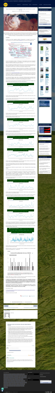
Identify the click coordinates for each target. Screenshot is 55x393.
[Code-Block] (17, 350)
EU (19, 377)
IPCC (13, 379)
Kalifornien (16, 379)
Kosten (17, 382)
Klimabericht (20, 40)
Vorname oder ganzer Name (42, 13)
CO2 (23, 374)
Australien (14, 374)
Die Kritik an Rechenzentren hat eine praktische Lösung (44, 144)
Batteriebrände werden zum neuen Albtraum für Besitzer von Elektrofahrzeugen (44, 163)
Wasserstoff (11, 385)
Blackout (18, 374)
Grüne (11, 379)
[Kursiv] (10, 350)
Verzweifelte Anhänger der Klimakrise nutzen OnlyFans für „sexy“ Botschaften (44, 154)
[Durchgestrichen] (12, 350)
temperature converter (42, 133)
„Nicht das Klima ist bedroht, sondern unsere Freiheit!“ (18, 1)
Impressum (41, 374)
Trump (5, 385)
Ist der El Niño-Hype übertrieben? (43, 146)
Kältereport (21, 382)
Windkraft (22, 385)
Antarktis (9, 374)
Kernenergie (21, 379)
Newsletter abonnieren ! (10, 352)
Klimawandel (11, 382)
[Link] (18, 350)
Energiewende (11, 377)
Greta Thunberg (6, 379)
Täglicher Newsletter (42, 19)
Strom (18, 384)
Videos (30, 4)
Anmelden (33, 345)
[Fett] (9, 350)
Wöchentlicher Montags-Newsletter (44, 20)
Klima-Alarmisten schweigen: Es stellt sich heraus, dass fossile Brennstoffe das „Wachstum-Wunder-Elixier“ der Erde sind (44, 159)
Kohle (14, 382)
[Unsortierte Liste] (15, 350)
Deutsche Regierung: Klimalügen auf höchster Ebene (44, 166)
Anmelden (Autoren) (47, 4)
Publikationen (25, 4)
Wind (14, 385)
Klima (23, 11)
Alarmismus (5, 374)
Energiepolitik (6, 377)
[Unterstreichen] (11, 350)
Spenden (40, 4)
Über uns (19, 4)
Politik (10, 384)
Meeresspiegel (6, 384)
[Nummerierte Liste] (13, 350)
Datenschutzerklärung (43, 376)
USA (7, 385)
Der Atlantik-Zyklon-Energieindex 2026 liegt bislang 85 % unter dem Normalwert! (44, 151)
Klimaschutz (6, 382)
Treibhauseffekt (22, 384)
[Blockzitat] (16, 350)
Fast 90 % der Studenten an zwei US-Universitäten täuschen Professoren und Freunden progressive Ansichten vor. (44, 149)
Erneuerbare (16, 377)
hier (16, 167)
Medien (25, 382)
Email (39, 16)
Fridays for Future (23, 377)
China (21, 374)
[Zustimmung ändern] (2, 391)
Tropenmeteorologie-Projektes (16, 72)
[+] (20, 350)
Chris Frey (17, 11)
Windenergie (18, 385)
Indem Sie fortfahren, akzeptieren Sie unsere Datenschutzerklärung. (44, 22)
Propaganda (14, 384)
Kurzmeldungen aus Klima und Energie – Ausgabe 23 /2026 (44, 168)
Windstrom (5, 387)
